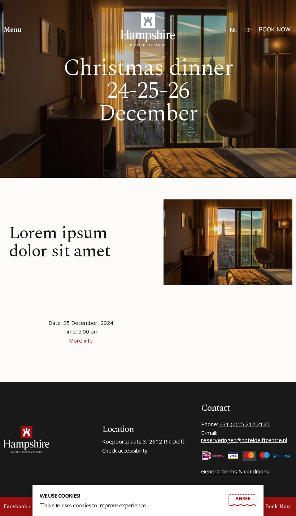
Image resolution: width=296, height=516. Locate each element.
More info (81, 340)
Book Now (275, 29)
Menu (12, 30)
